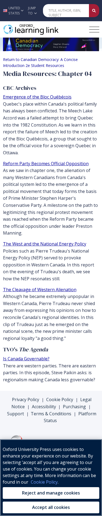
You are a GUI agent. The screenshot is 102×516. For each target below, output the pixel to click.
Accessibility (44, 407)
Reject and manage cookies (51, 493)
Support (15, 414)
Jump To (32, 11)
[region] (51, 477)
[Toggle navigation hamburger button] (94, 29)
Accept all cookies (51, 507)
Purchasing (74, 407)
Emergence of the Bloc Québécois (37, 97)
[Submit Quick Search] (94, 10)
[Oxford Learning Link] (44, 29)
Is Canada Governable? (26, 359)
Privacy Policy (25, 400)
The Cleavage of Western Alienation (39, 290)
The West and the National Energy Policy (44, 244)
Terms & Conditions (51, 414)
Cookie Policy (59, 400)
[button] (12, 10)
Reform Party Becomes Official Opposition (46, 164)
